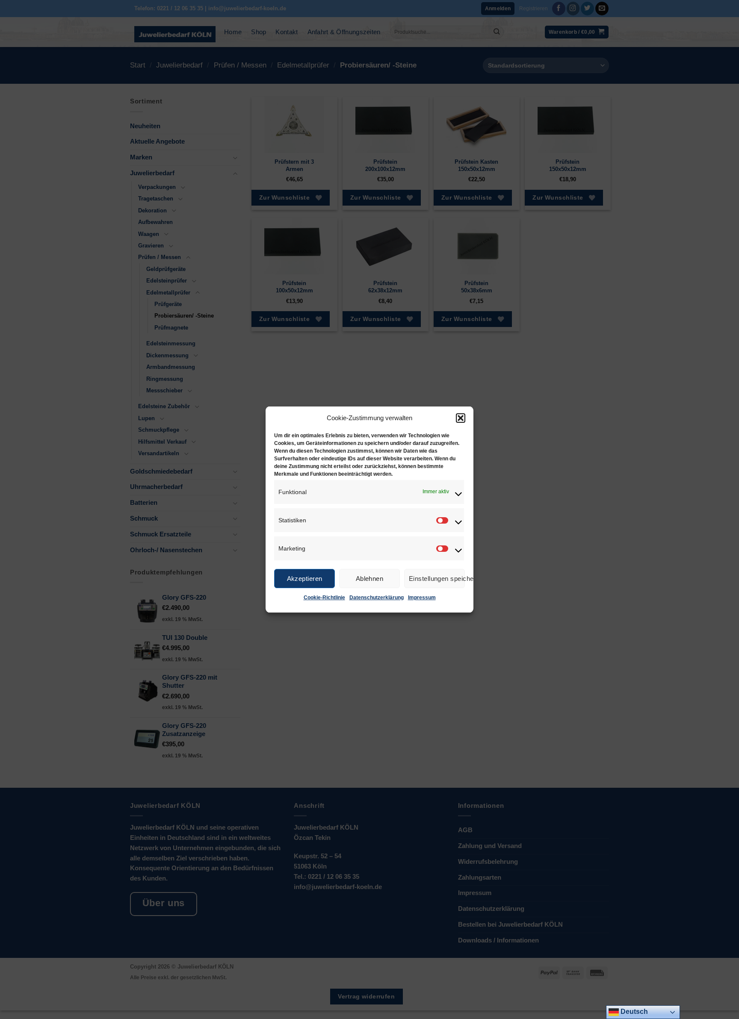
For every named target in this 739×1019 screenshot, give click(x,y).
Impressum (422, 598)
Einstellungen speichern (437, 578)
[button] (460, 418)
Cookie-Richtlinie (324, 598)
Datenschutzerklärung (376, 598)
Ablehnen (370, 578)
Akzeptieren (304, 578)
